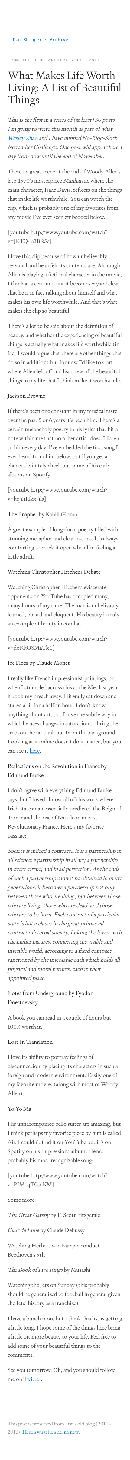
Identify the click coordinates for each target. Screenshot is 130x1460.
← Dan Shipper (25, 39)
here (35, 750)
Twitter (32, 1379)
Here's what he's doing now (50, 1432)
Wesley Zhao (22, 138)
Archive (59, 39)
